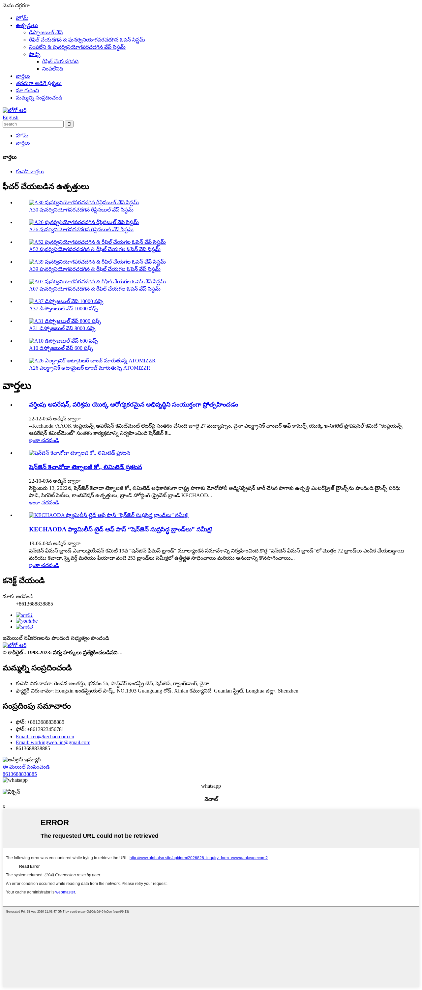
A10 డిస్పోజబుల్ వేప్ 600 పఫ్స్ (61, 348)
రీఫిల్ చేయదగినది (60, 61)
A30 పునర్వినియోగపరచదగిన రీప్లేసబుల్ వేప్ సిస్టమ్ (81, 209)
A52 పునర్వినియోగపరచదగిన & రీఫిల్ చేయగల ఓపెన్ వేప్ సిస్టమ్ (95, 249)
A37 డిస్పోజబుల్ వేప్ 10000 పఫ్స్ (63, 308)
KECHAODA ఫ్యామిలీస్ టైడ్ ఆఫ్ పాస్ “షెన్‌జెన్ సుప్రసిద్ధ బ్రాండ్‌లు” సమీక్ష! (121, 529)
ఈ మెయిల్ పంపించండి (26, 767)
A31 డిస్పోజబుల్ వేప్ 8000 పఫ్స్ (62, 328)
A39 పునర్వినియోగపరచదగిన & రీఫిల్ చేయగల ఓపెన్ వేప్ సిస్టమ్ (95, 269)
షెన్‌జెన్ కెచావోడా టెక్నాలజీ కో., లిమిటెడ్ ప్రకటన (85, 467)
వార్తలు (23, 76)
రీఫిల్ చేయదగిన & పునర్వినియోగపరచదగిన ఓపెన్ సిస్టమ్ (87, 39)
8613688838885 (20, 774)
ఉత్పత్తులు (27, 25)
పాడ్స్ (35, 54)
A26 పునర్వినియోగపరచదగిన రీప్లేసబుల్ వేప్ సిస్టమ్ (81, 229)
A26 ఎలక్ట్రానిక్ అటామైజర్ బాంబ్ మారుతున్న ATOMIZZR (89, 368)
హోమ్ (22, 18)
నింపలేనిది (52, 68)
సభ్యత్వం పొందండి (90, 638)
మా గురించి (27, 90)
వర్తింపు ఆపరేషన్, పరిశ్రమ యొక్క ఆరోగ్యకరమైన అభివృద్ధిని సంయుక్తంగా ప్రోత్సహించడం (133, 404)
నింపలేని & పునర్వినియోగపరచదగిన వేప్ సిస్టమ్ (77, 47)
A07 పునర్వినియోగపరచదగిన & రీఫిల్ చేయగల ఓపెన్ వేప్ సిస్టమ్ (95, 289)
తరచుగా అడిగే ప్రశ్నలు (39, 83)
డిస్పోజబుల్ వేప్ (46, 32)
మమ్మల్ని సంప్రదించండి (39, 97)
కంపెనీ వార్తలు (30, 171)
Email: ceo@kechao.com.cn (45, 736)
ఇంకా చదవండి (44, 440)
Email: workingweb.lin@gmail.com (53, 742)
